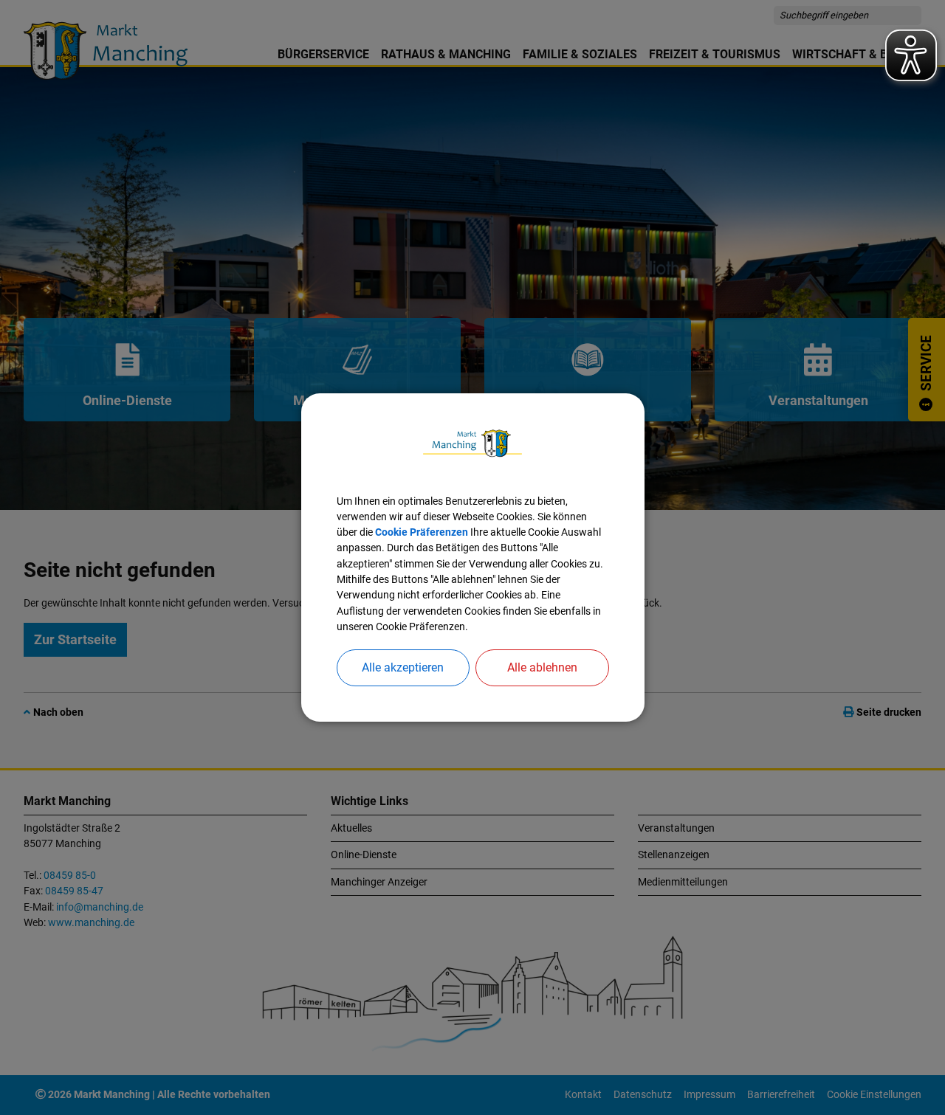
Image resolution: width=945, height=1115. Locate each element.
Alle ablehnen (542, 667)
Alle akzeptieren (403, 667)
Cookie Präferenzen (421, 532)
